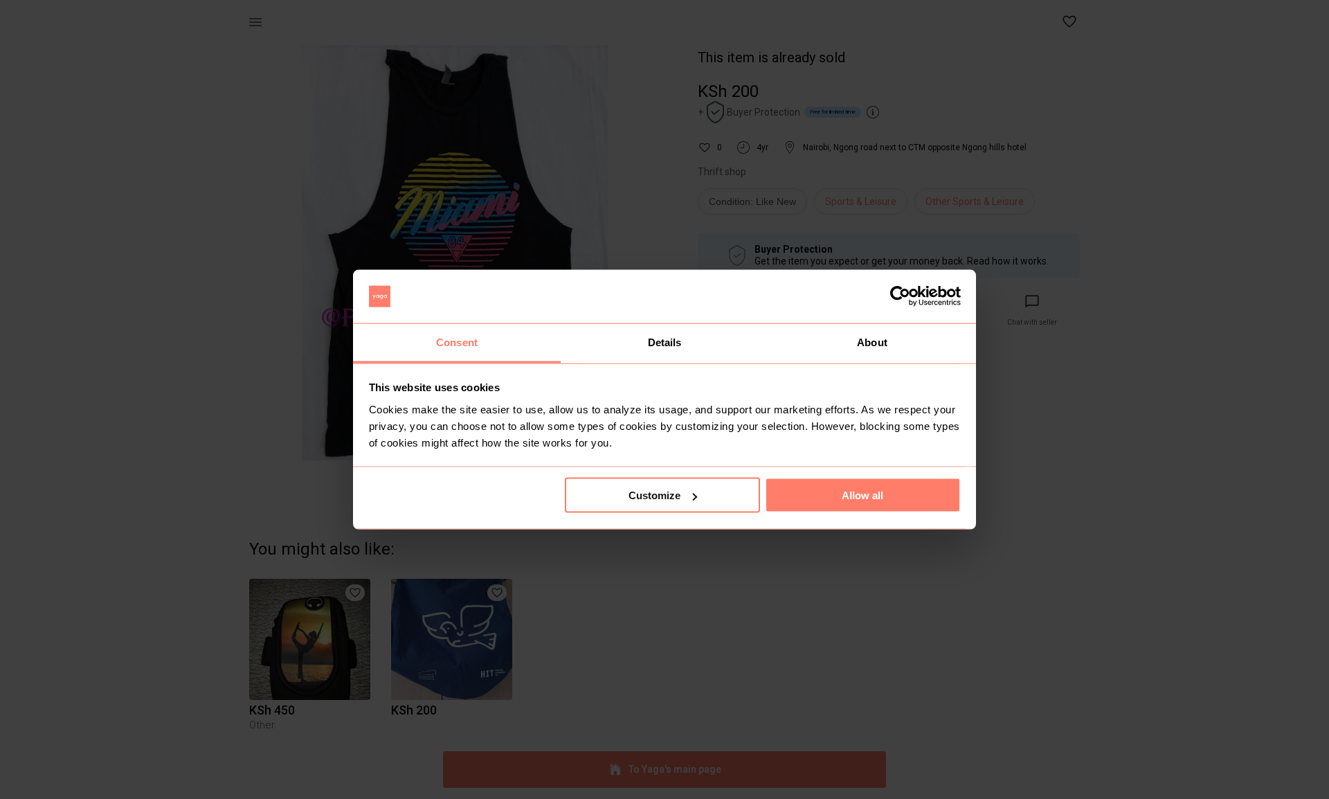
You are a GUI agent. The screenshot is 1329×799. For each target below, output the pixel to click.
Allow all (862, 495)
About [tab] (872, 342)
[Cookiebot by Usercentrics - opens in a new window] (900, 296)
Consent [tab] (457, 342)
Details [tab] (665, 342)
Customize (654, 495)
